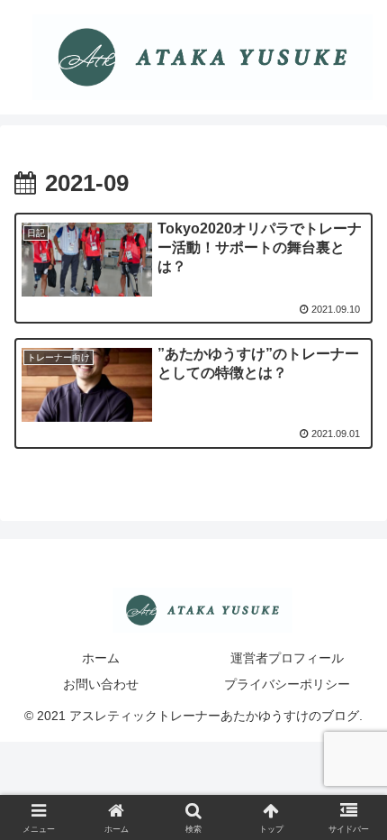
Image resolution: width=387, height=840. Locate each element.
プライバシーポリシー (287, 684)
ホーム (101, 658)
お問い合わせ (101, 684)
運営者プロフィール (287, 658)
